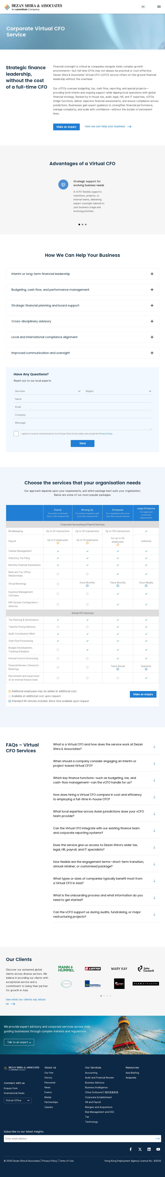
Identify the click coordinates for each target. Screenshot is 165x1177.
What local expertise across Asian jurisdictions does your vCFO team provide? (98, 813)
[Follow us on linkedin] (149, 1149)
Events (48, 1092)
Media (47, 1097)
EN (143, 6)
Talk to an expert (17, 1042)
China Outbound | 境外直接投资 (101, 1092)
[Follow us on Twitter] (140, 1149)
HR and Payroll (93, 1102)
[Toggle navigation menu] (159, 6)
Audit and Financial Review (99, 1077)
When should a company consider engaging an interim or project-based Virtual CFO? (94, 763)
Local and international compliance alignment (44, 337)
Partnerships (51, 1102)
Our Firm (48, 1073)
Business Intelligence (96, 1087)
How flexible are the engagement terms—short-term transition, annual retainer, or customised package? (98, 864)
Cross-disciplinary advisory (31, 321)
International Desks (14, 1093)
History (48, 1077)
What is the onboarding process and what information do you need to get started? (98, 897)
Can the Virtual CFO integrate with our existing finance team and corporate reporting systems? (96, 830)
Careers (48, 1107)
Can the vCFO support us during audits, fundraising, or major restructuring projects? (97, 914)
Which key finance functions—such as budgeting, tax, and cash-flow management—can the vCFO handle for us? (94, 780)
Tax (87, 1117)
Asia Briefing (132, 1073)
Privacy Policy (105, 433)
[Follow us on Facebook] (131, 1149)
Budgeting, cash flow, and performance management (50, 290)
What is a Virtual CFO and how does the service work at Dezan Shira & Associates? (98, 746)
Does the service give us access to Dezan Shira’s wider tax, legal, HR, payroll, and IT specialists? (95, 847)
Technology (91, 1122)
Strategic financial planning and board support (45, 305)
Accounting (91, 1073)
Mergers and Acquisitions (98, 1107)
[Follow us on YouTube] (158, 1149)
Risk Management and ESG (99, 1112)
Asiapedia (131, 1077)
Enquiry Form (11, 1088)
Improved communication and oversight (40, 353)
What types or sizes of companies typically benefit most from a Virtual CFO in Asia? (97, 880)
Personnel (49, 1082)
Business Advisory (94, 1082)
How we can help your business (105, 126)
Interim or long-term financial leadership (40, 274)
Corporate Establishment (98, 1097)
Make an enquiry (66, 126)
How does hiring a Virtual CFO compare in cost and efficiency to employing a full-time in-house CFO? (97, 797)
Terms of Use (66, 1161)
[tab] (101, 996)
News (47, 1087)
